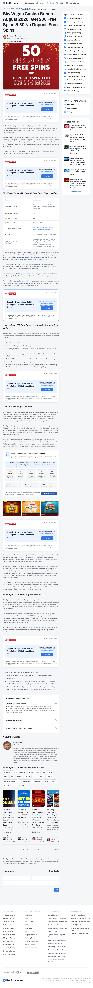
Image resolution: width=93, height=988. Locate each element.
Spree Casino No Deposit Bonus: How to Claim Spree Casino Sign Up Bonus (78, 138)
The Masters (37, 781)
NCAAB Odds (30, 931)
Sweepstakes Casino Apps (57, 953)
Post (56, 890)
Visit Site (47, 109)
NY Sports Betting (9, 915)
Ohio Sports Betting (73, 73)
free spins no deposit (18, 259)
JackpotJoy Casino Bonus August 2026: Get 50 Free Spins (78, 172)
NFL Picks (28, 915)
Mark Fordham (18, 41)
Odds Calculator (31, 944)
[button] (31, 704)
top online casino (35, 142)
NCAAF (28, 776)
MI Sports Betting (8, 928)
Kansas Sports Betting (74, 44)
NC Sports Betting (9, 954)
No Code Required (47, 105)
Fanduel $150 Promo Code (79, 925)
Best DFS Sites (53, 915)
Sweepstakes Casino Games (57, 950)
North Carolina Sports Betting (76, 69)
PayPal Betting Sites (31, 941)
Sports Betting (74, 3)
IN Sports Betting (8, 944)
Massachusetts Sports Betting (77, 54)
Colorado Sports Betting (75, 22)
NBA (12, 776)
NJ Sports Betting (8, 922)
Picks (52, 3)
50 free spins (16, 359)
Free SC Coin (52, 931)
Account (26, 9)
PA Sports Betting (8, 925)
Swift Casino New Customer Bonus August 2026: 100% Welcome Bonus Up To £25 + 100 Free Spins (78, 183)
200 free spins (34, 257)
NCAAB (19, 776)
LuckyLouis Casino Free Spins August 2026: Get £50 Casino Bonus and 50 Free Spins (78, 150)
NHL (41, 776)
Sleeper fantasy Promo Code (57, 928)
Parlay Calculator (31, 948)
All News (7, 772)
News (54, 9)
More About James (20, 745)
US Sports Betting (73, 91)
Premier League (25, 781)
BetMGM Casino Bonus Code (80, 918)
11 (38, 849)
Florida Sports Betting (74, 29)
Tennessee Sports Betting (75, 80)
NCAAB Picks (29, 922)
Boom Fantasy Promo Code (57, 918)
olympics (49, 776)
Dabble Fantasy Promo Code (57, 922)
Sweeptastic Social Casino (57, 940)
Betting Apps (29, 3)
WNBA (53, 781)
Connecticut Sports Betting (76, 25)
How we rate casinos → (49, 493)
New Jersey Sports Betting (75, 62)
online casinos (18, 614)
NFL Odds (28, 925)
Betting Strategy (72, 108)
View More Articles (76, 191)
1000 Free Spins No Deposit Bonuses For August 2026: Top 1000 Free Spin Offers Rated (78, 161)
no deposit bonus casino (27, 283)
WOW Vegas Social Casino (57, 947)
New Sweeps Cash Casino (56, 956)
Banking (69, 112)
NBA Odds (28, 928)
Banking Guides (30, 938)
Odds (61, 3)
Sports (42, 3)
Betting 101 (70, 104)
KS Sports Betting (8, 918)
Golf (44, 772)
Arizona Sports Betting (74, 18)
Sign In (51, 871)
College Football (34, 772)
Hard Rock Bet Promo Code (79, 934)
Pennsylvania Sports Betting (76, 76)
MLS (5, 776)
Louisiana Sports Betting (75, 47)
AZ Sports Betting (9, 935)
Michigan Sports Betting (75, 58)
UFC (46, 781)
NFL (35, 776)
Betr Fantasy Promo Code (56, 925)
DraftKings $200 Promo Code (80, 922)
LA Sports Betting (9, 948)
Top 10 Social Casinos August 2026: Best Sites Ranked (78, 128)
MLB (50, 772)
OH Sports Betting (9, 951)
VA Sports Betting (9, 941)
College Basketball (19, 772)
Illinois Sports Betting (74, 33)
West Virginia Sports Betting (76, 87)
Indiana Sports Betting (74, 36)
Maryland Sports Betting (75, 51)
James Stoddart (16, 36)
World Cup (7, 785)
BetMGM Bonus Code (77, 915)
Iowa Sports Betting (73, 40)
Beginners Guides (31, 935)
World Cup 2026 (19, 785)
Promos (43, 9)
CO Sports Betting (9, 938)
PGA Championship (10, 781)
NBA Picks (28, 918)
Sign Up (56, 871)
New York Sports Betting (75, 65)
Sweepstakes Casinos (55, 943)
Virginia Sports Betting (74, 83)
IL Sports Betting (8, 931)
